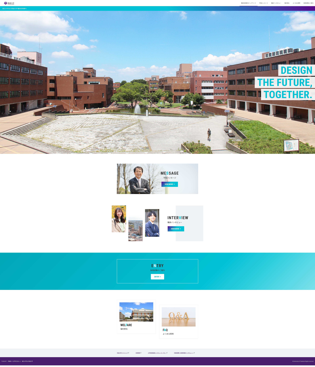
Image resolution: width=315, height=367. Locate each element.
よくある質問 (296, 3)
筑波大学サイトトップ (122, 353)
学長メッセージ (263, 3)
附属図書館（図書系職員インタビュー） (183, 353)
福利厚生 (286, 3)
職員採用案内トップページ (248, 3)
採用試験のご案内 (308, 3)
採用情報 (138, 353)
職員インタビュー (276, 3)
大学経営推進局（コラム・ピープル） (157, 353)
